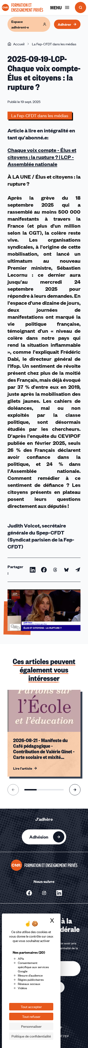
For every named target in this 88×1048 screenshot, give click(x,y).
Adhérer (64, 24)
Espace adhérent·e (20, 24)
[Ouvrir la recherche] (80, 7)
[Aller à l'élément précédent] (13, 789)
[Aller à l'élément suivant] (74, 789)
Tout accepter (31, 1006)
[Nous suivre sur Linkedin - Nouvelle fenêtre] (59, 893)
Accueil (18, 44)
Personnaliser (31, 1026)
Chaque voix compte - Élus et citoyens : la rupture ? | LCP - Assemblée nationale (42, 157)
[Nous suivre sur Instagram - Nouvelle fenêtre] (44, 893)
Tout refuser (31, 1016)
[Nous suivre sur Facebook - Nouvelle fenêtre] (29, 893)
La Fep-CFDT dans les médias (54, 44)
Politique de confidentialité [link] (31, 1036)
